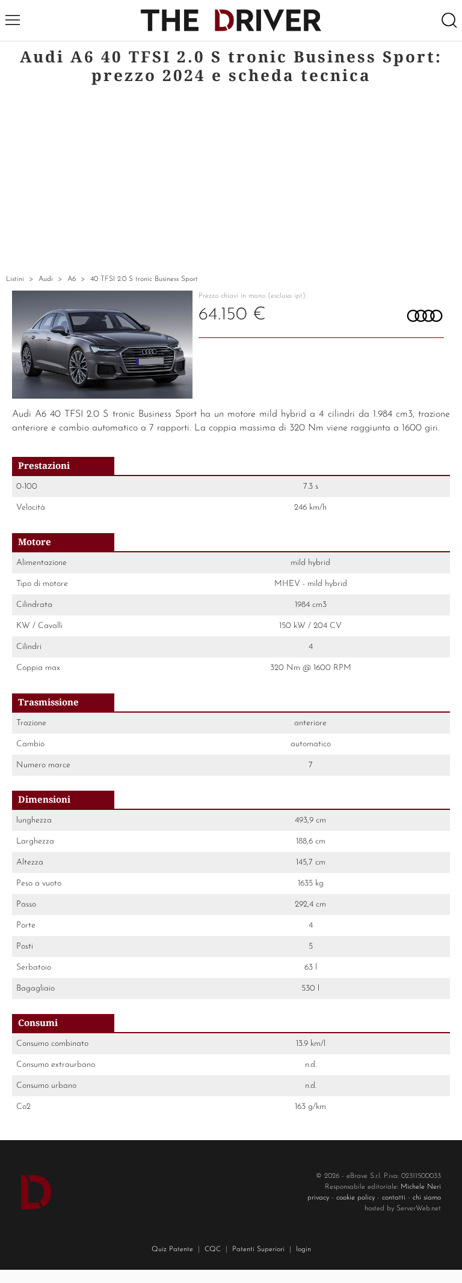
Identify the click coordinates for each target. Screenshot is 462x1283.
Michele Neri (421, 1187)
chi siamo (427, 1197)
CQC (213, 1249)
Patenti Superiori (258, 1249)
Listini (15, 279)
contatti (393, 1197)
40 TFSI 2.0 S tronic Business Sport (144, 279)
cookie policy (355, 1197)
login (303, 1249)
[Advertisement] (231, 181)
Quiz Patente (172, 1249)
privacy (318, 1197)
